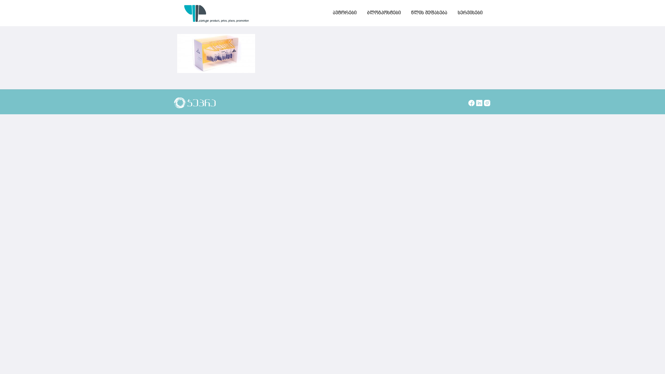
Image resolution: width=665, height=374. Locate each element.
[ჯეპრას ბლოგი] (216, 13)
